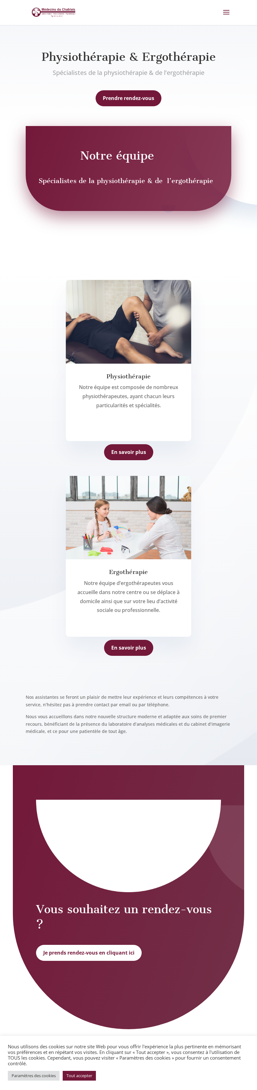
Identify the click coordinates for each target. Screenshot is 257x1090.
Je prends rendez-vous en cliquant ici (88, 952)
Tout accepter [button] (79, 1075)
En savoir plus (128, 452)
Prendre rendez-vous (128, 98)
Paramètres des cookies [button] (34, 1075)
